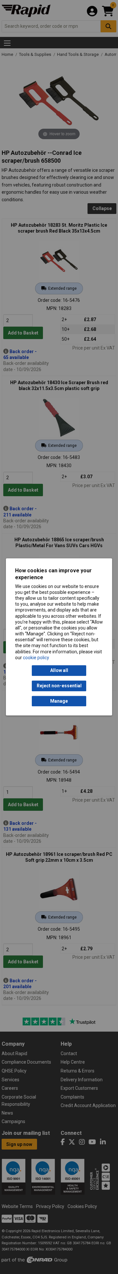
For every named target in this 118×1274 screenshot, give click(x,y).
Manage (59, 701)
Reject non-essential (59, 686)
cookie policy (36, 657)
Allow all (59, 670)
